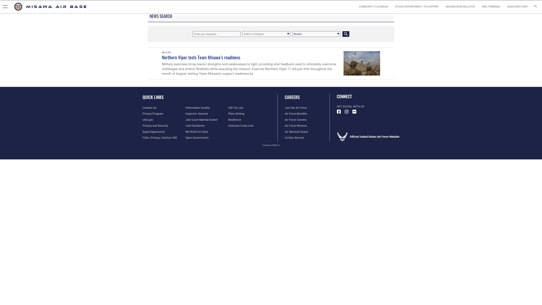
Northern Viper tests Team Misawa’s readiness (201, 57)
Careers (292, 97)
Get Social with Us (350, 106)
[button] (4, 6)
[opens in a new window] (354, 112)
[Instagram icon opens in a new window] (347, 112)
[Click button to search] (345, 34)
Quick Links (153, 97)
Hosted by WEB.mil (271, 145)
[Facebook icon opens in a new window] (339, 112)
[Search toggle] (535, 7)
